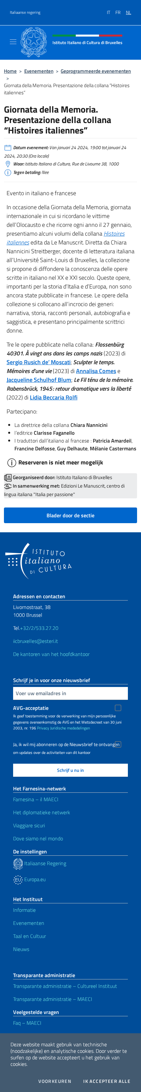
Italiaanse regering (25, 12)
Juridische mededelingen (70, 728)
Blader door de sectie (70, 515)
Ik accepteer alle (107, 1081)
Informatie (24, 910)
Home (10, 71)
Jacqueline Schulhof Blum (39, 379)
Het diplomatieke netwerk (41, 812)
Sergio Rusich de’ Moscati (38, 362)
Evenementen (38, 71)
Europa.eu (34, 879)
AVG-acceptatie (31, 708)
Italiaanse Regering (44, 863)
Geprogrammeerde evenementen (96, 71)
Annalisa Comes (96, 371)
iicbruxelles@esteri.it (35, 641)
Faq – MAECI (27, 1023)
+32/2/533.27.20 (39, 628)
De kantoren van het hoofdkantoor (51, 654)
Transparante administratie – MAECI (52, 999)
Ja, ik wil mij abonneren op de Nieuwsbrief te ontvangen (66, 744)
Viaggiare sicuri (29, 825)
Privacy (43, 728)
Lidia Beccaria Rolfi (53, 397)
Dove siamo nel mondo (38, 838)
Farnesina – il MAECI (35, 799)
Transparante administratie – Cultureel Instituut (65, 986)
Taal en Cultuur (29, 936)
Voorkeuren (54, 1081)
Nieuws (21, 949)
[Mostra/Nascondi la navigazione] (13, 42)
